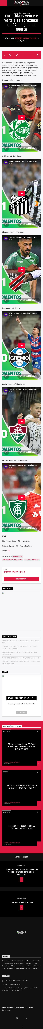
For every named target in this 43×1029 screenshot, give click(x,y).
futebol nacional (32, 560)
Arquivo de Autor (21, 579)
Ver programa (21, 712)
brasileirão (18, 556)
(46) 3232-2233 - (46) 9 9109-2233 (16, 980)
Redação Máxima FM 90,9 (25, 38)
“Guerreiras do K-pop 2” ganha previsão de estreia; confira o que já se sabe (19, 648)
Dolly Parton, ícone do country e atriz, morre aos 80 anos (20, 642)
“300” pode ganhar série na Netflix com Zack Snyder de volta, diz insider (21, 663)
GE (9, 551)
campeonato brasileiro (13, 560)
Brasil (5, 772)
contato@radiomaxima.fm (13, 984)
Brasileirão (17, 13)
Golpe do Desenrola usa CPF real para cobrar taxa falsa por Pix (19, 653)
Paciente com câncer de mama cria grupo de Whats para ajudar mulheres (22, 872)
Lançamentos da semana (22, 902)
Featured (26, 13)
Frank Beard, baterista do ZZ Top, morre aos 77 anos (20, 658)
